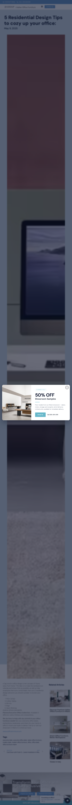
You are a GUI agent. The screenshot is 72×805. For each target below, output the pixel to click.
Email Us (40, 415)
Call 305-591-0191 (52, 414)
